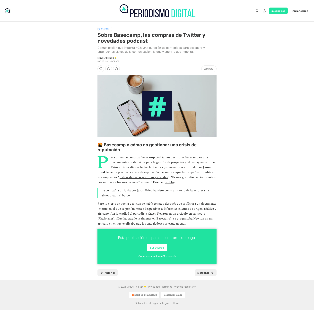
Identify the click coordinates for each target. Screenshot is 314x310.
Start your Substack (145, 294)
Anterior (110, 272)
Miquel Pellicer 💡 (106, 58)
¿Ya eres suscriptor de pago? (157, 256)
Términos (167, 286)
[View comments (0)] (108, 68)
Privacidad (154, 286)
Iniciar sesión (300, 10)
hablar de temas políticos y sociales (144, 177)
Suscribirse (278, 10)
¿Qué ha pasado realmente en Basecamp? (143, 218)
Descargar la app (173, 294)
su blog (170, 182)
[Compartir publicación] (264, 11)
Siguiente (203, 272)
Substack (140, 303)
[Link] (93, 147)
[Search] (257, 11)
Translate (105, 28)
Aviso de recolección (185, 286)
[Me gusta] (100, 68)
